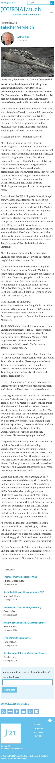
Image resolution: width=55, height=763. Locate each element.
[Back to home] (20, 11)
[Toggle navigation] (51, 11)
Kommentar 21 (10, 23)
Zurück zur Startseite (15, 703)
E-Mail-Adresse (10, 677)
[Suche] (52, 3)
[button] (3, 711)
